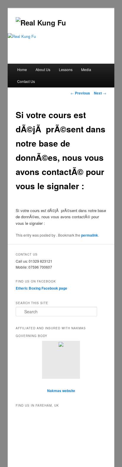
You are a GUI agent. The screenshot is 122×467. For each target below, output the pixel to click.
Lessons (66, 69)
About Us (43, 69)
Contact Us (26, 81)
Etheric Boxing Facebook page (41, 288)
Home (22, 69)
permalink (89, 235)
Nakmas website (61, 390)
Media (86, 69)
